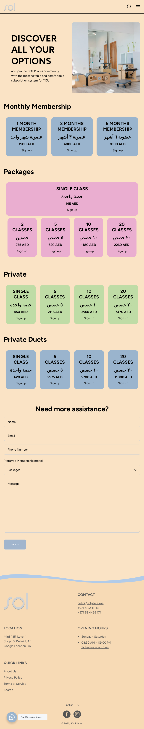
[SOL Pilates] (9, 7)
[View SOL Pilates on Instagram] (77, 714)
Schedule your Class (95, 647)
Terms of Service (15, 683)
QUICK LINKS (15, 663)
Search (8, 690)
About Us (10, 671)
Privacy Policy (13, 677)
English (69, 705)
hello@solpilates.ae (91, 603)
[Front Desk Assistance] (12, 717)
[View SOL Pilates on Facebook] (66, 714)
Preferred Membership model (23, 461)
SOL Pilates (76, 723)
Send (15, 544)
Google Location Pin (17, 646)
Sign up (26, 150)
